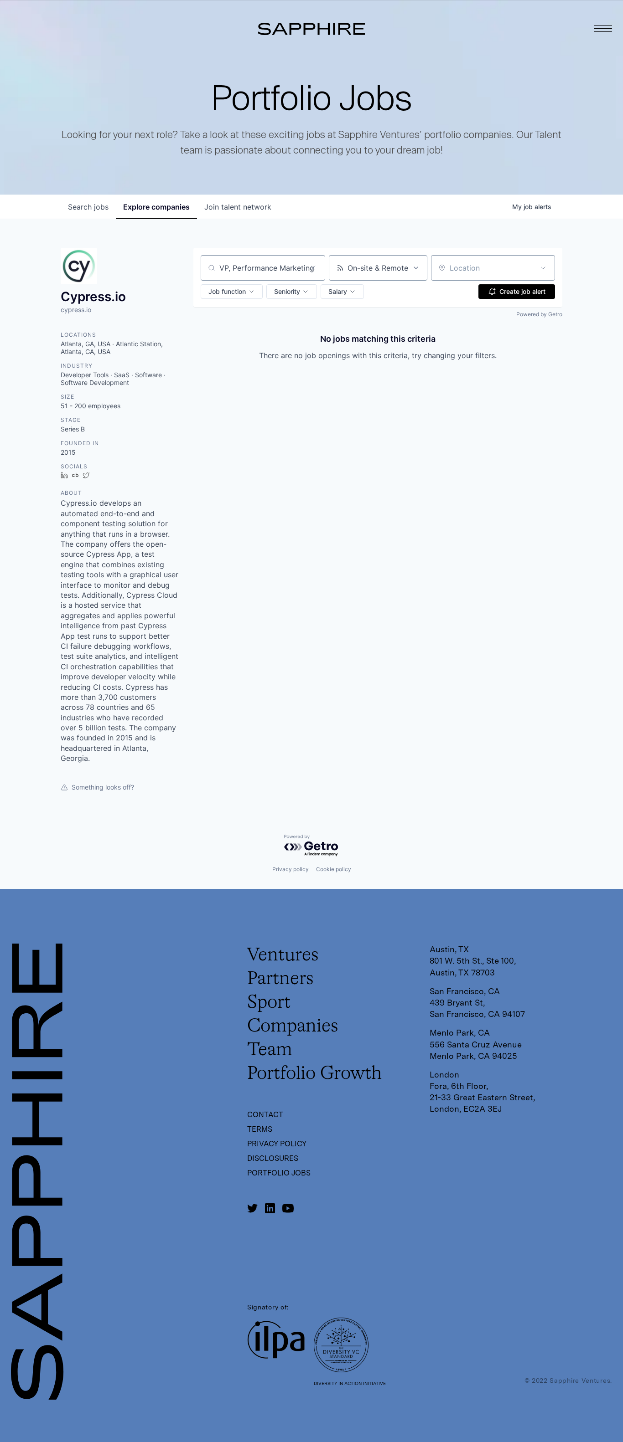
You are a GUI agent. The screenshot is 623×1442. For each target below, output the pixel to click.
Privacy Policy (276, 1143)
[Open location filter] (543, 268)
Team (269, 1050)
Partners (280, 979)
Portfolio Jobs (279, 1173)
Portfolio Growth (314, 1074)
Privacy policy (290, 869)
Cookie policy (333, 869)
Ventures (283, 955)
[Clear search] (313, 268)
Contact (265, 1114)
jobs (88, 206)
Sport (269, 1003)
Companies (292, 1026)
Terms (259, 1129)
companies (156, 206)
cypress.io (76, 309)
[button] (232, 291)
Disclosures (272, 1158)
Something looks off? (103, 787)
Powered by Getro (539, 314)
